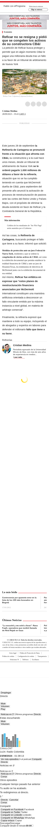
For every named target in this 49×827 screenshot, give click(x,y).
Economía (8, 32)
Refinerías (7, 340)
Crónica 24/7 (6, 748)
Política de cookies (8, 656)
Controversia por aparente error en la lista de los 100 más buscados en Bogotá (19, 600)
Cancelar (13, 800)
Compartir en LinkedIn (11, 815)
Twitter (33, 104)
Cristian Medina (9, 111)
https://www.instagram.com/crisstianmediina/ (22, 111)
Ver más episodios (10, 759)
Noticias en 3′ (7, 714)
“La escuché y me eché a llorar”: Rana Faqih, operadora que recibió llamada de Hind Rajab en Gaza (20, 628)
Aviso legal (12, 653)
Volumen (5, 706)
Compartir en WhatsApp (12, 818)
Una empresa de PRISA (24, 668)
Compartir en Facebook (12, 809)
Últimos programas (24, 714)
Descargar (5, 823)
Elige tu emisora (36, 9)
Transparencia (42, 656)
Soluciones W (14, 660)
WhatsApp (44, 104)
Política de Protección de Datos (30, 653)
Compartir (37, 759)
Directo (37, 714)
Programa (20, 6)
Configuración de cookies (26, 656)
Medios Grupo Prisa (24, 674)
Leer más (18, 357)
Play (3, 709)
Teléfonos (25, 660)
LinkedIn (38, 104)
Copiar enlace (7, 820)
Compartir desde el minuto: (16, 826)
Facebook (27, 104)
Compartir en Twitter (10, 812)
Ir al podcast (25, 759)
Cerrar (4, 776)
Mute (3, 703)
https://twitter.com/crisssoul (19, 111)
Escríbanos (35, 660)
